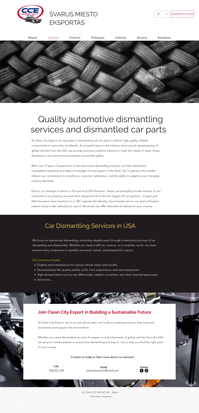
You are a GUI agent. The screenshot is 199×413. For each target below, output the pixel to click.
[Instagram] (146, 370)
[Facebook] (141, 370)
